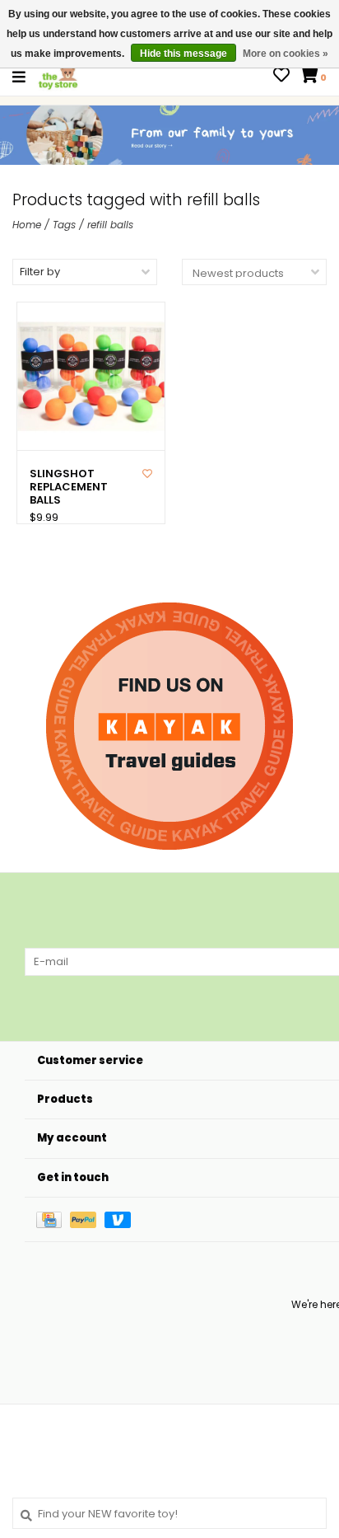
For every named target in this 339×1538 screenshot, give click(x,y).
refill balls (110, 225)
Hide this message (183, 53)
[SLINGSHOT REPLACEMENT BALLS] (91, 376)
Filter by (40, 271)
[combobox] (169, 1513)
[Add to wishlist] (147, 474)
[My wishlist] (281, 77)
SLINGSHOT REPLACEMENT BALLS (69, 487)
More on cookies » (285, 53)
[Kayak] (169, 726)
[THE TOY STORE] (58, 76)
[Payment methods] (53, 1219)
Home (26, 225)
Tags (64, 225)
